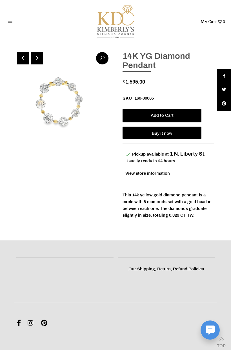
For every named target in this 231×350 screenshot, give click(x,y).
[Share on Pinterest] (224, 104)
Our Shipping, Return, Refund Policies (166, 269)
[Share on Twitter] (224, 90)
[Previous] (23, 58)
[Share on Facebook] (224, 76)
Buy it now (162, 133)
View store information (147, 174)
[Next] (37, 58)
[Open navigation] (22, 21)
